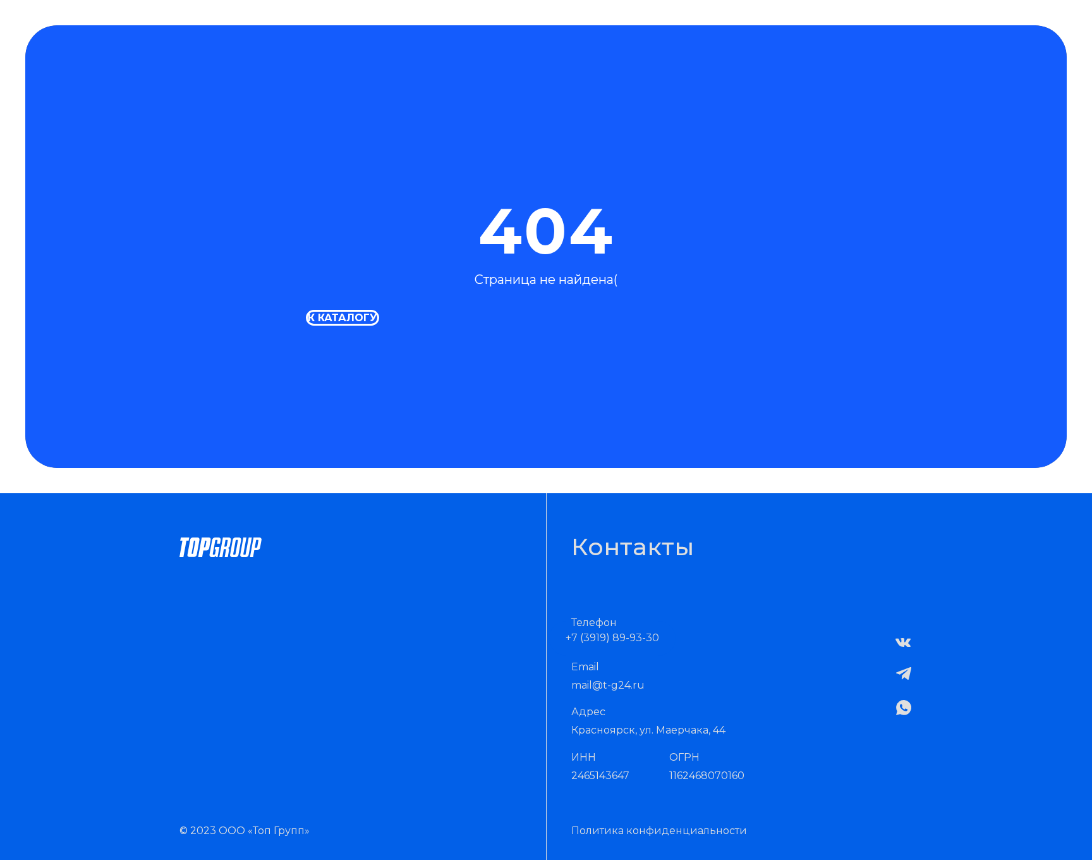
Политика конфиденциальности (659, 831)
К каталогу (342, 318)
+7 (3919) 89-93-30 (612, 638)
